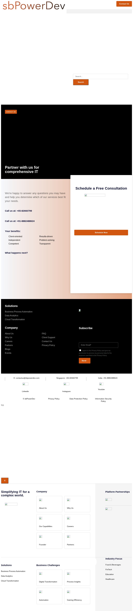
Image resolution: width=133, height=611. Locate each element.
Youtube (101, 389)
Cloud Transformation (15, 319)
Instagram (66, 391)
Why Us (8, 337)
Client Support (48, 337)
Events (8, 353)
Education (109, 574)
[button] (99, 11)
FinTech (108, 569)
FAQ (44, 333)
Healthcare (109, 579)
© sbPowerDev (29, 399)
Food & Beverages (113, 565)
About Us (9, 333)
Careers (8, 341)
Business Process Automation (18, 312)
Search (81, 82)
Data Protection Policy (78, 399)
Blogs (7, 349)
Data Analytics (11, 315)
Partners (9, 345)
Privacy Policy (48, 345)
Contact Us (47, 341)
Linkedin (25, 391)
